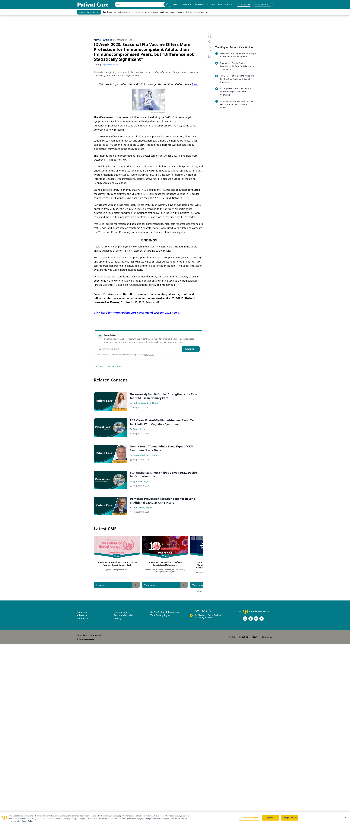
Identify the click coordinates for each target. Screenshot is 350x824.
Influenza (99, 366)
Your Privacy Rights (160, 615)
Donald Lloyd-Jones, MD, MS (146, 455)
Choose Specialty (87, 12)
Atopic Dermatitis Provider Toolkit (145, 12)
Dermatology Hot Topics (199, 12)
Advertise (82, 615)
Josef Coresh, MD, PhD (143, 507)
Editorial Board (121, 611)
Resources (215, 4)
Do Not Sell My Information (164, 611)
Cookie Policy (27, 821)
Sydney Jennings (140, 429)
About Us (82, 611)
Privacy (117, 618)
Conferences (199, 4)
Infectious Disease (115, 366)
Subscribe (189, 349)
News (175, 4)
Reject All (270, 817)
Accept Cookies (290, 817)
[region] (175, 818)
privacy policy (149, 355)
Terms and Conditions (125, 615)
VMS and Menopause (122, 12)
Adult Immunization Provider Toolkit (173, 12)
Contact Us (82, 618)
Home (232, 637)
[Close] (346, 818)
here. (195, 84)
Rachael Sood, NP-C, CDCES (145, 403)
